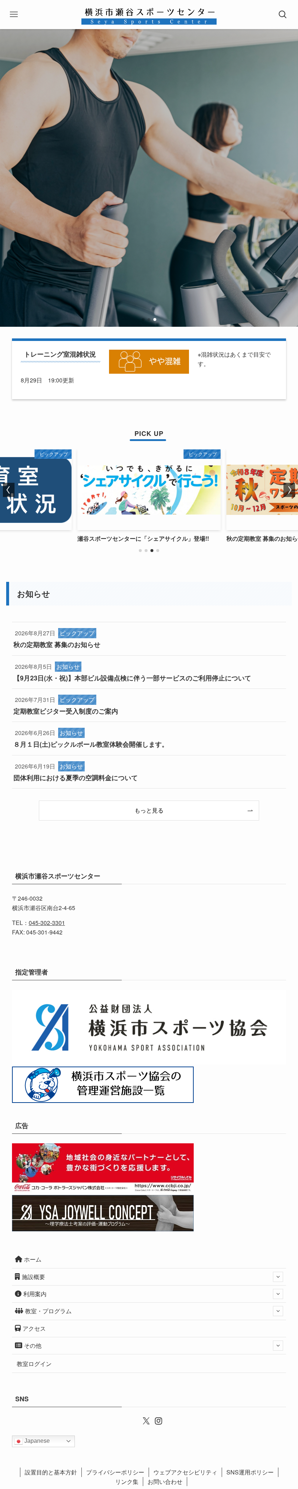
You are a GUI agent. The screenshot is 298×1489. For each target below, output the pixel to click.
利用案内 (35, 1294)
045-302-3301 (47, 922)
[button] (143, 319)
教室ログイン (34, 1363)
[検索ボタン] (283, 14)
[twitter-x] (142, 1420)
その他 (32, 1345)
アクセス (34, 1328)
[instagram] (155, 1420)
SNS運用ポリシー (250, 1472)
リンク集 (126, 1481)
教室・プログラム (48, 1311)
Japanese (36, 1441)
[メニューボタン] (14, 14)
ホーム (32, 1259)
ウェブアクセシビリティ (185, 1472)
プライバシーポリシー (115, 1472)
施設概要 (33, 1276)
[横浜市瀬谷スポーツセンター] (149, 14)
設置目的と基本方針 (51, 1472)
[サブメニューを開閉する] (278, 1277)
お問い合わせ (165, 1481)
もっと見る (149, 810)
